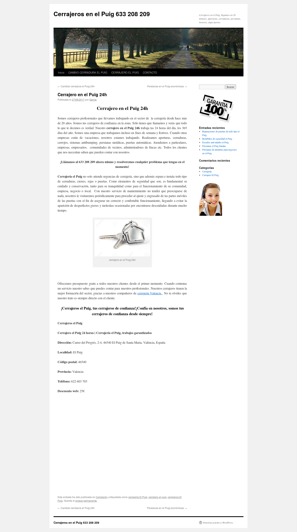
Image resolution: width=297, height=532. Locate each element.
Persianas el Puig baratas (214, 145)
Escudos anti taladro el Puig (215, 142)
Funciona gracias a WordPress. (218, 522)
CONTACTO (150, 72)
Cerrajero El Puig (210, 175)
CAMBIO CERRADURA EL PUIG (87, 72)
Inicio (61, 72)
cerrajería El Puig (137, 497)
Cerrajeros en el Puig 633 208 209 (102, 13)
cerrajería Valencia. (150, 293)
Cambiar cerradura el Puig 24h (76, 86)
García (93, 99)
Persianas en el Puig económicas (167, 86)
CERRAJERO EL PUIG (125, 72)
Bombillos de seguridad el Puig (217, 138)
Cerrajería (101, 497)
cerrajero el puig (157, 497)
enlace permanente (86, 500)
